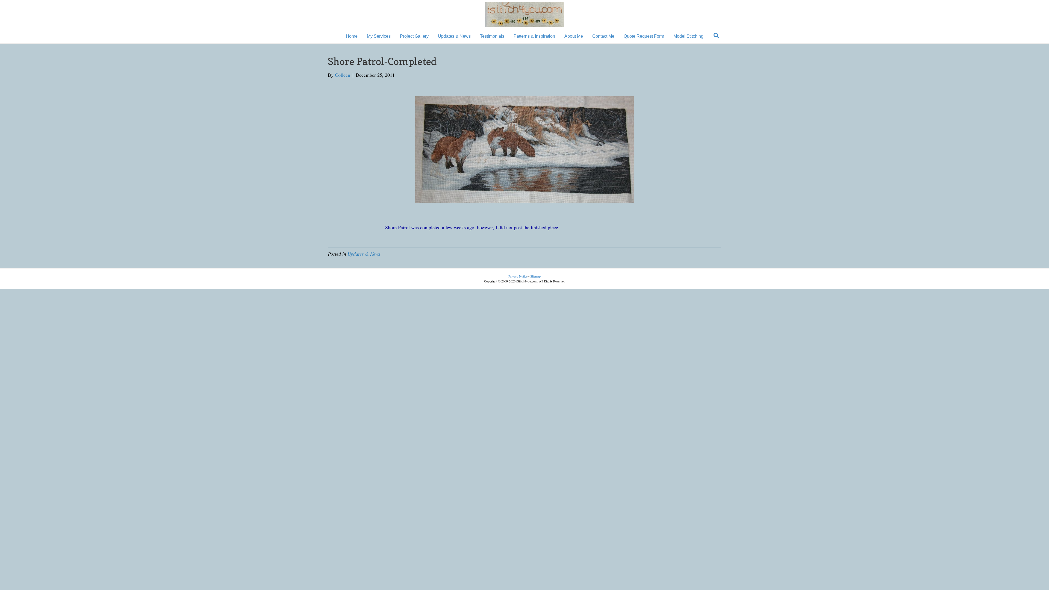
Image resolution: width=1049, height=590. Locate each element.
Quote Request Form (644, 36)
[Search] (716, 35)
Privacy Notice (518, 276)
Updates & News (454, 36)
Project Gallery (414, 36)
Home (352, 36)
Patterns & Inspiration (534, 36)
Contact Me (603, 36)
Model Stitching (688, 36)
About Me (573, 36)
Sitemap (535, 276)
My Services (379, 36)
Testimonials (492, 36)
